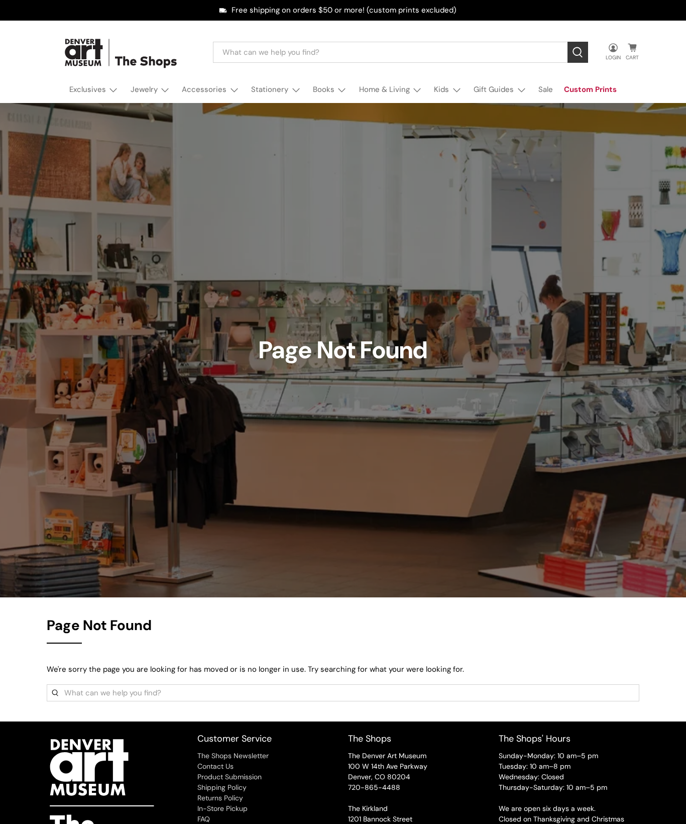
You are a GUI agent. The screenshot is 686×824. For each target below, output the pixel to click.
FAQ (203, 818)
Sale (545, 89)
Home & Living (384, 89)
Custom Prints (590, 89)
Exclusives (87, 89)
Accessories (204, 89)
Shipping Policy (222, 787)
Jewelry (144, 89)
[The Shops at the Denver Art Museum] (122, 52)
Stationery (269, 89)
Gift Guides (494, 89)
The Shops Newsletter (233, 755)
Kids (441, 89)
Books (323, 89)
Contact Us (215, 766)
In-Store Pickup (222, 808)
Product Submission (229, 776)
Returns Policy (220, 797)
